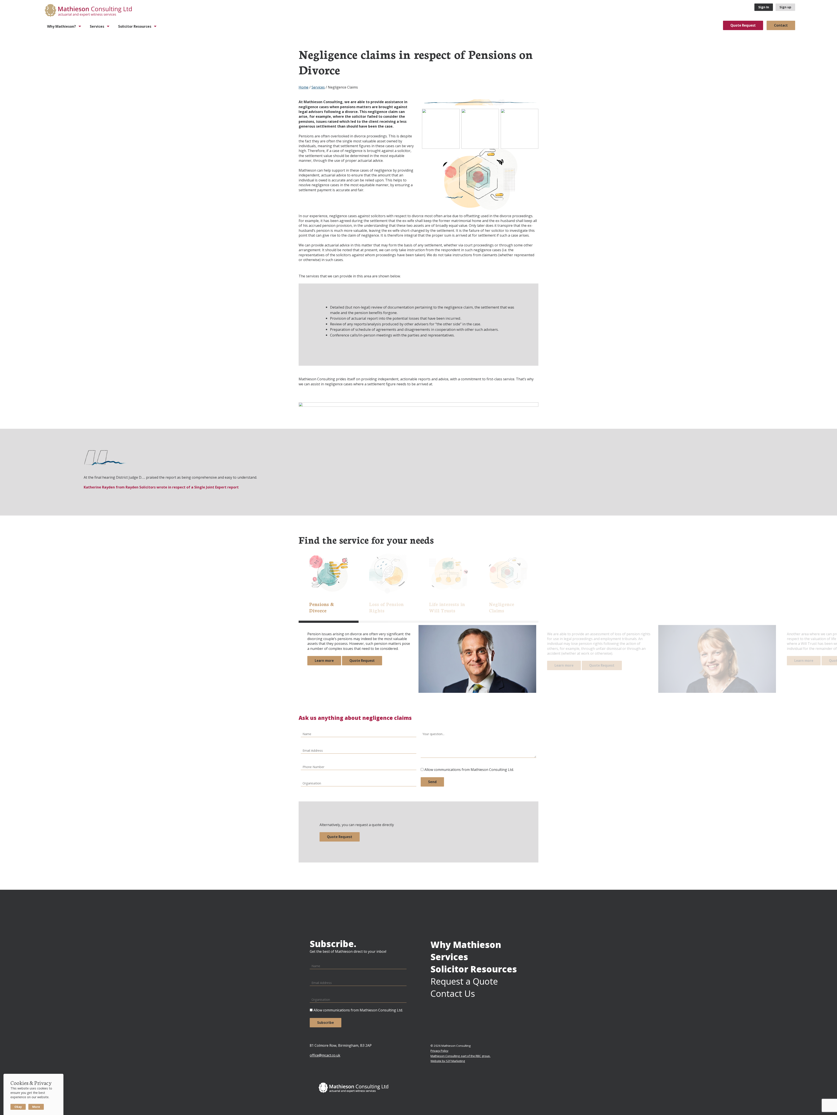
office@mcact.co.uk (325, 1055)
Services (318, 87)
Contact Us (452, 993)
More (36, 1107)
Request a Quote (464, 981)
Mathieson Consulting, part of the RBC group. (460, 1056)
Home (303, 87)
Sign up (785, 7)
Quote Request (743, 25)
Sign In (763, 7)
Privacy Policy (439, 1051)
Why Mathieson (465, 945)
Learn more (324, 660)
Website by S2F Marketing (447, 1061)
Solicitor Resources (473, 969)
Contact (781, 25)
